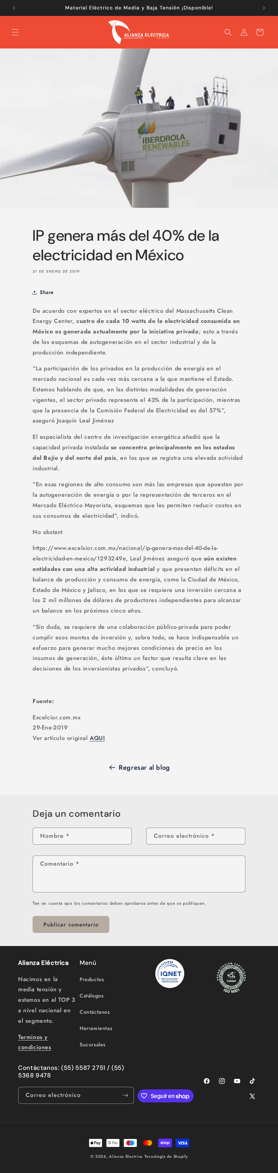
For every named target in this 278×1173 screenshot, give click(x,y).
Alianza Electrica (126, 1156)
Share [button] (47, 292)
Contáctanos (95, 1012)
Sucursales (93, 1044)
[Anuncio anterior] (14, 8)
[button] (15, 32)
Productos (92, 979)
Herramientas (96, 1028)
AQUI (97, 738)
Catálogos (92, 995)
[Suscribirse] (126, 1095)
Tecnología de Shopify (166, 1156)
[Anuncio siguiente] (264, 8)
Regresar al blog (144, 767)
